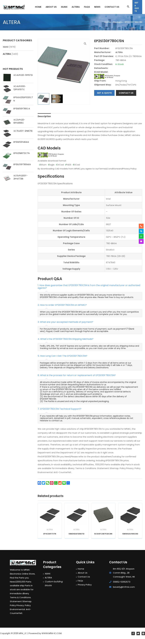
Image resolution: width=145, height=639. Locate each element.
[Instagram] (143, 633)
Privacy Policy (85, 584)
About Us (82, 572)
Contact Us (84, 576)
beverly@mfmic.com (124, 586)
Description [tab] (44, 116)
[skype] (141, 231)
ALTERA (7, 53)
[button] (85, 43)
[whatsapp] (141, 236)
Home (81, 568)
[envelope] (141, 241)
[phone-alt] (141, 226)
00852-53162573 (121, 581)
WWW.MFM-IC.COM (52, 633)
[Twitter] (138, 633)
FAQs (80, 580)
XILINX (5, 46)
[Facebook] (133, 633)
